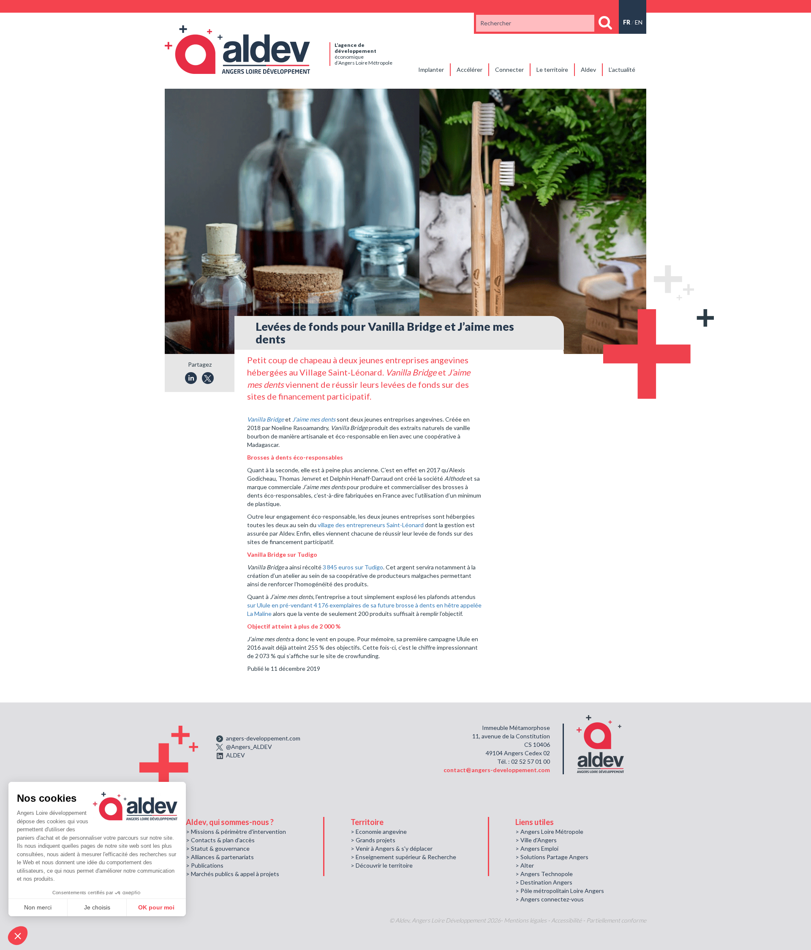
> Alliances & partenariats (220, 856)
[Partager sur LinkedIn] (191, 378)
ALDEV (235, 755)
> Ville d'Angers (536, 840)
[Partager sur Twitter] (208, 378)
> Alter (524, 865)
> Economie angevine (379, 831)
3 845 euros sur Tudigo (353, 567)
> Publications (204, 865)
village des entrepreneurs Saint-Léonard (371, 524)
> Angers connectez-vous (549, 899)
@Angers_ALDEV (249, 746)
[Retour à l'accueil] (237, 48)
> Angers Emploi (536, 848)
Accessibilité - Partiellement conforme (598, 920)
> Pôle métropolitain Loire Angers (559, 890)
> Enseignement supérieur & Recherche (403, 856)
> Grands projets (373, 840)
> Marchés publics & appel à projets (232, 873)
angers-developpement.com (263, 738)
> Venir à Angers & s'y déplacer (392, 848)
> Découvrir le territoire (382, 865)
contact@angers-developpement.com (497, 769)
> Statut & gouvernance (218, 848)
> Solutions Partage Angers (551, 856)
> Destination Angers (543, 882)
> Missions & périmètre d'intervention (236, 831)
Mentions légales (525, 920)
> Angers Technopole (544, 873)
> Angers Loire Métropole (549, 831)
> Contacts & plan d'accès (220, 840)
